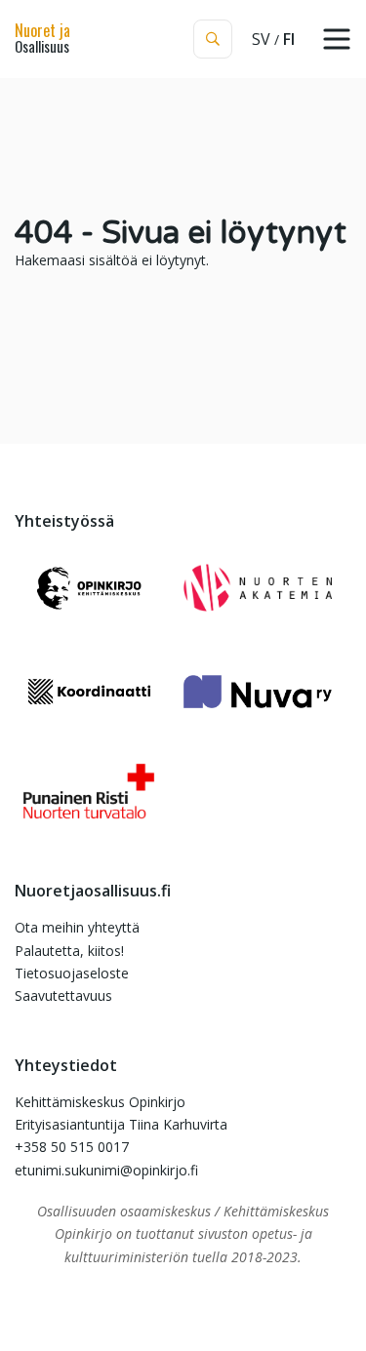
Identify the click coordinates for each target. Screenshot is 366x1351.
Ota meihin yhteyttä (77, 927)
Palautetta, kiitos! (69, 950)
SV (261, 39)
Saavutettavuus (63, 995)
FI (289, 39)
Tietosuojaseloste (72, 973)
